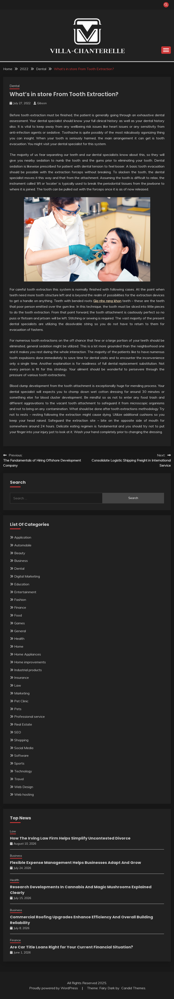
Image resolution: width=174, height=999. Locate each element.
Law (17, 685)
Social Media (23, 748)
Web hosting (24, 794)
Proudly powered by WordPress (54, 988)
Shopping (21, 740)
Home (18, 646)
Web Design (23, 787)
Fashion (20, 599)
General (20, 631)
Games (19, 623)
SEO (17, 732)
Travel (19, 779)
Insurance (21, 677)
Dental (15, 86)
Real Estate (23, 724)
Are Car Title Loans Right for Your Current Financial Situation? (71, 947)
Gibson (42, 103)
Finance (20, 607)
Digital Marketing (27, 576)
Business (21, 560)
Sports (19, 763)
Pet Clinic (21, 701)
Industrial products (28, 670)
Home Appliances (27, 654)
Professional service (29, 716)
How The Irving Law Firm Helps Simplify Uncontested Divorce (70, 838)
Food (18, 615)
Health (19, 638)
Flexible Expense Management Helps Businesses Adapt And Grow (75, 862)
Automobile (22, 545)
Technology (23, 771)
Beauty (19, 553)
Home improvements (30, 662)
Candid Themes (133, 988)
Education (21, 584)
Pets (17, 709)
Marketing (21, 693)
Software (21, 755)
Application (22, 537)
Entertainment (25, 592)
